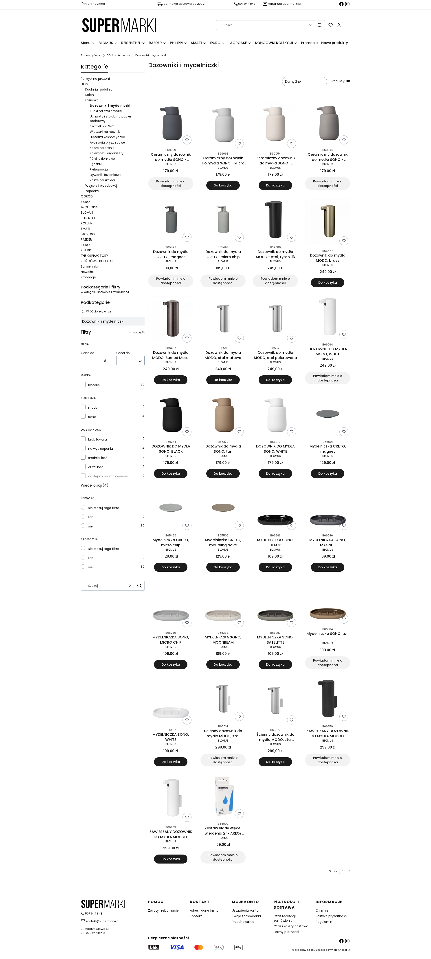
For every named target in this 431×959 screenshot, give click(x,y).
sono (92, 416)
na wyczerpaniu (100, 448)
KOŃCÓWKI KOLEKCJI (97, 261)
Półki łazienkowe (102, 158)
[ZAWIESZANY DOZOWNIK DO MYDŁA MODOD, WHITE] (170, 798)
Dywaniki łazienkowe (105, 175)
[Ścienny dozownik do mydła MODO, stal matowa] (223, 699)
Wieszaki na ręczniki (105, 131)
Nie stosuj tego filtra (103, 508)
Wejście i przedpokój (101, 185)
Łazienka (124, 55)
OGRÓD (87, 196)
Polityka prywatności (331, 916)
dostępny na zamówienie (108, 476)
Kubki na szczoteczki (106, 111)
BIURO (85, 201)
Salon (89, 95)
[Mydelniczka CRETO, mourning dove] (223, 508)
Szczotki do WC (102, 126)
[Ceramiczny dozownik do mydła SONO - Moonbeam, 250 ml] (275, 125)
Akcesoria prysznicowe (107, 142)
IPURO (85, 245)
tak (90, 517)
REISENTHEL (89, 218)
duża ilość (95, 467)
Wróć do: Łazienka (98, 311)
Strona (333, 871)
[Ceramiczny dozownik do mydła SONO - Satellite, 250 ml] (327, 123)
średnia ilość (98, 458)
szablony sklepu (305, 950)
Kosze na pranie (102, 148)
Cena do (123, 353)
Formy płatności (286, 932)
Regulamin (324, 921)
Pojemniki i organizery (106, 153)
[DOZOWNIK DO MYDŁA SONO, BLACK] (170, 415)
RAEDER (86, 239)
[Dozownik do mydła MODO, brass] (327, 222)
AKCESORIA (89, 207)
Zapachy (92, 191)
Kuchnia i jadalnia (98, 89)
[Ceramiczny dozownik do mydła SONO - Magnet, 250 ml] (170, 123)
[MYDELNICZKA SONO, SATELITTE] (275, 604)
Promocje (88, 277)
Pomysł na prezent (95, 78)
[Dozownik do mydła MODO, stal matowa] (223, 319)
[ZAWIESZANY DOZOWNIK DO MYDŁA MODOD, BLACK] (327, 699)
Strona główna (91, 55)
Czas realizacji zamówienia (285, 918)
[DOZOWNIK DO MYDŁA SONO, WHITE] (275, 415)
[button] (320, 25)
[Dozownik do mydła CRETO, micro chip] (223, 220)
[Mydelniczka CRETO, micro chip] (170, 508)
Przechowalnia (243, 921)
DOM (110, 55)
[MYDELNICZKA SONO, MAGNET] (327, 508)
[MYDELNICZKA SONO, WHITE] (170, 701)
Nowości (87, 272)
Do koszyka (223, 185)
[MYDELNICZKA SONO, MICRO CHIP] (170, 604)
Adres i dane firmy (204, 910)
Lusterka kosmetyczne (107, 137)
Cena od (87, 353)
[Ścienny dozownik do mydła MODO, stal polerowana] (275, 701)
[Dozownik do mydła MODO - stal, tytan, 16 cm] (275, 220)
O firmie (322, 910)
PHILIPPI (86, 250)
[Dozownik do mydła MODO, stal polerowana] (275, 319)
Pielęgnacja (99, 169)
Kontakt (196, 916)
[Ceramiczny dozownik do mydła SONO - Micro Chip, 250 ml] (223, 125)
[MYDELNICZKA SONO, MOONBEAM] (223, 604)
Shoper (342, 950)
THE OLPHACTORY (94, 255)
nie (90, 526)
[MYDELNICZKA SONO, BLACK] (275, 508)
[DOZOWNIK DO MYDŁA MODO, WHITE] (327, 317)
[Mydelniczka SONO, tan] (327, 602)
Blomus (94, 385)
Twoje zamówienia (246, 916)
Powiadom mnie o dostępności (170, 183)
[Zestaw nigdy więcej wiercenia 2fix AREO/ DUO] (223, 796)
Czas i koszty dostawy (291, 926)
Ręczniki (96, 164)
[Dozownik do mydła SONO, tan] (223, 415)
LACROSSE (88, 234)
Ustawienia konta (245, 910)
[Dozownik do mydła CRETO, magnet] (170, 220)
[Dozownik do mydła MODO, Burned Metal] (170, 319)
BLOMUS (87, 212)
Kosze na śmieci (102, 180)
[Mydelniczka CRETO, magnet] (327, 415)
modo (93, 407)
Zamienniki (89, 266)
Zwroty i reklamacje (163, 910)
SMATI (85, 228)
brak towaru (97, 439)
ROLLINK (86, 223)
